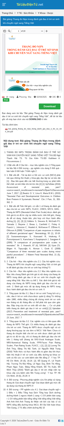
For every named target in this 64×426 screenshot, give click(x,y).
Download (50, 106)
